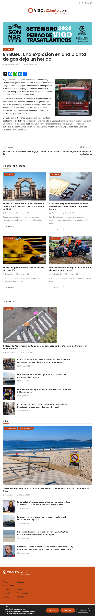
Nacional (6, 593)
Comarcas (21, 582)
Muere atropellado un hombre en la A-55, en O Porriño (24, 269)
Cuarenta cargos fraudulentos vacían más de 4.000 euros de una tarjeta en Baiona (68, 206)
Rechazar (67, 610)
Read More (10, 226)
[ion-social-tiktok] (91, 3)
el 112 (19, 79)
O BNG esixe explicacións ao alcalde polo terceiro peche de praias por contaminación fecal (46, 490)
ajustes (31, 614)
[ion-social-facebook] (79, 3)
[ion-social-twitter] (82, 3)
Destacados (10, 428)
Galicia (8, 309)
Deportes (20, 596)
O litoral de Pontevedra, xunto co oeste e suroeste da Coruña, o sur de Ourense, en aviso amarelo (45, 347)
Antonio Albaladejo (11, 64)
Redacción (9, 213)
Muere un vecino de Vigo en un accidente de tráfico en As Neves (70, 269)
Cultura (6, 596)
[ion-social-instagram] (85, 3)
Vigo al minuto (26, 428)
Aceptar (52, 610)
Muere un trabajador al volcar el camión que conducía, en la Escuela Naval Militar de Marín (23, 206)
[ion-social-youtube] (88, 3)
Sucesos (8, 49)
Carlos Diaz (9, 495)
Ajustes (83, 610)
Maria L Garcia (57, 274)
